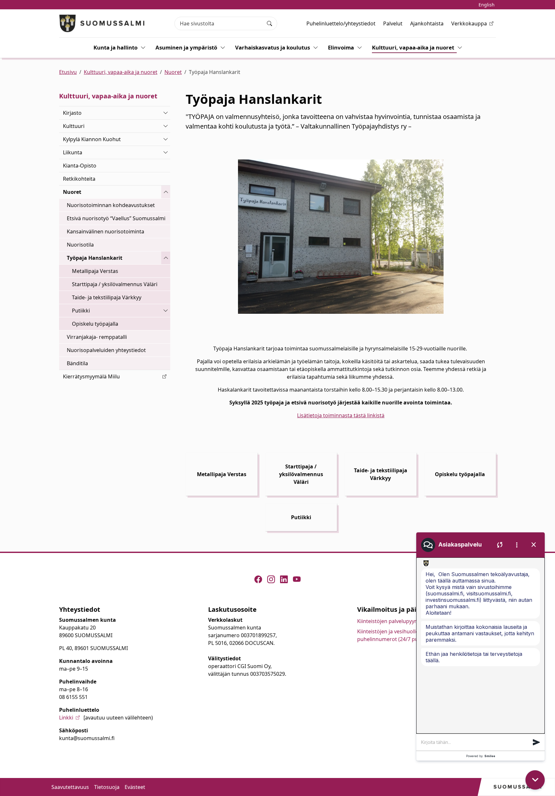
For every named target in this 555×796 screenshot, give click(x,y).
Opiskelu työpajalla (95, 323)
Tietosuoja (106, 787)
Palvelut (392, 23)
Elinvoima (341, 47)
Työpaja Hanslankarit (94, 257)
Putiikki (81, 310)
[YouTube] (297, 579)
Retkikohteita (79, 178)
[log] (480, 645)
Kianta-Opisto (79, 165)
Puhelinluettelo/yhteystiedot (340, 23)
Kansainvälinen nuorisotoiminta (105, 231)
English (487, 5)
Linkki (66, 717)
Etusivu (68, 72)
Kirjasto (72, 112)
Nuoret (173, 72)
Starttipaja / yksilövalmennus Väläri (114, 284)
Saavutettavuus (70, 787)
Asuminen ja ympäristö (186, 47)
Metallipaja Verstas (95, 271)
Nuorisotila (80, 244)
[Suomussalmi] (102, 23)
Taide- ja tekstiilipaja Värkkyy (106, 297)
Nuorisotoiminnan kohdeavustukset (111, 205)
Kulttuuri (73, 126)
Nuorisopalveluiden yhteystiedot (106, 350)
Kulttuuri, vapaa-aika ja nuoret (413, 47)
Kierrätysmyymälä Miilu (91, 376)
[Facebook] (258, 579)
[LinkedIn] (284, 579)
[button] (536, 742)
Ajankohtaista (427, 23)
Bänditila (77, 363)
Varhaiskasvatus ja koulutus (272, 47)
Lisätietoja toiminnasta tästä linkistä (340, 415)
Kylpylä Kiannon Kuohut (92, 139)
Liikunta (72, 152)
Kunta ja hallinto (115, 47)
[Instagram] (271, 579)
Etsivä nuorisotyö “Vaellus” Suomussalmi (116, 218)
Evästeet (135, 787)
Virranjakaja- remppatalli (97, 336)
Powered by (480, 756)
